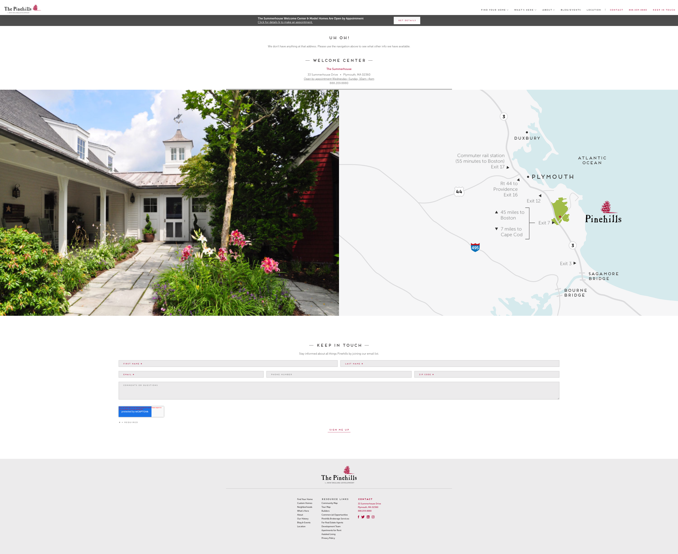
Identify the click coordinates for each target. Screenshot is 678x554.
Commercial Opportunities (335, 515)
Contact (616, 10)
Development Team (331, 526)
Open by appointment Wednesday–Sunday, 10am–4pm (339, 78)
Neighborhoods (304, 507)
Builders (325, 511)
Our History (302, 518)
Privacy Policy (328, 538)
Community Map (330, 503)
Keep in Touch (664, 10)
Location (593, 10)
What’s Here (524, 10)
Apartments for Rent (331, 530)
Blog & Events (303, 522)
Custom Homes (304, 503)
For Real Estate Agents (332, 522)
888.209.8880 (638, 10)
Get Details (407, 20)
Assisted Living (328, 534)
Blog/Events (570, 10)
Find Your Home (494, 10)
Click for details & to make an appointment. (285, 22)
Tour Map (326, 507)
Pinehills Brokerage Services (335, 518)
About (547, 10)
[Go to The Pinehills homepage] (22, 9)
